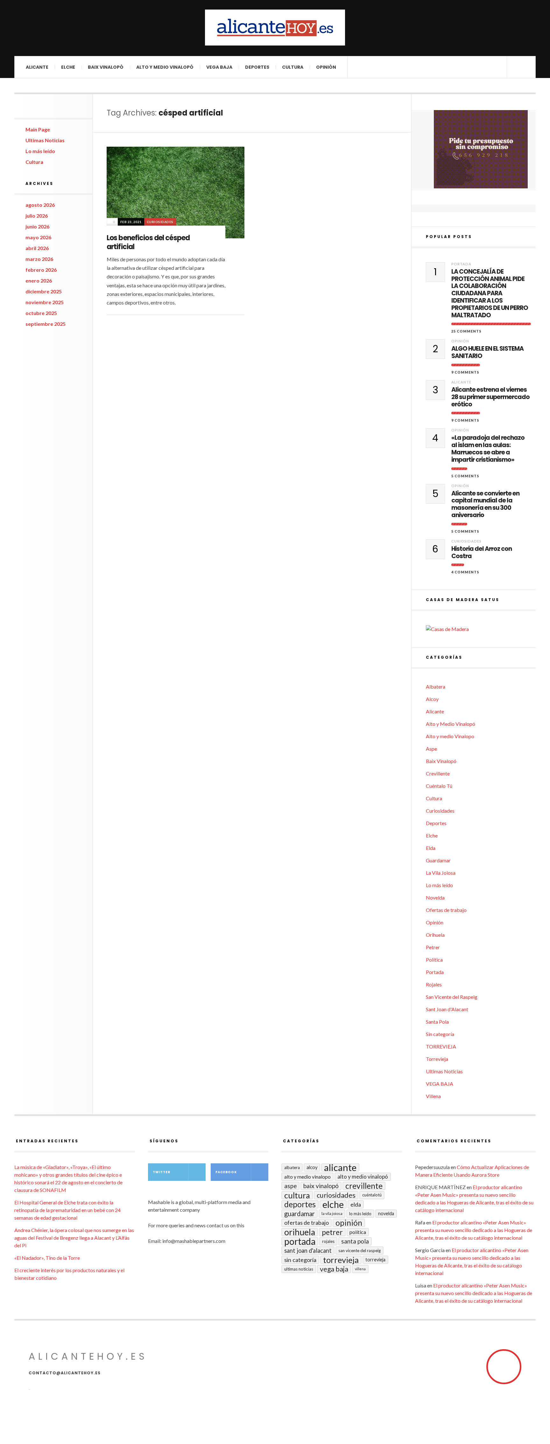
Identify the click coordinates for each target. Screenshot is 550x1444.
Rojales (434, 984)
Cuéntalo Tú (439, 786)
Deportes (257, 67)
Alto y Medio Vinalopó (165, 67)
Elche (68, 67)
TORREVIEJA (441, 1046)
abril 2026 (37, 248)
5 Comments (465, 476)
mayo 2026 (38, 237)
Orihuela (435, 935)
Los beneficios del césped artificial (148, 242)
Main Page (37, 129)
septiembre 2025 (45, 324)
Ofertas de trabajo (446, 910)
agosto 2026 (40, 205)
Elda (430, 848)
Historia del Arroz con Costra (481, 552)
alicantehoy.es (88, 1356)
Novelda (435, 897)
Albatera (435, 686)
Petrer (433, 947)
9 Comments (465, 372)
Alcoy (432, 699)
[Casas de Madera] (481, 629)
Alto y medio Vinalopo (450, 736)
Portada (461, 264)
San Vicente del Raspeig (451, 997)
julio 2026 (36, 216)
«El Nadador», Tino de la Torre (47, 1258)
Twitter (161, 1172)
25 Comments (466, 331)
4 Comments (465, 572)
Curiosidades (160, 222)
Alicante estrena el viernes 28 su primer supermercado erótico (490, 397)
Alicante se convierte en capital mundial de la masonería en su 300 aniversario (485, 504)
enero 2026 (38, 280)
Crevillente (438, 773)
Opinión (326, 67)
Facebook (226, 1172)
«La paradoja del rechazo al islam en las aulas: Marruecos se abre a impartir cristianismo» (488, 448)
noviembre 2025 (44, 302)
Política (434, 960)
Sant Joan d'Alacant (447, 1009)
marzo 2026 (39, 259)
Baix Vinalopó (105, 67)
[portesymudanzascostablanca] (481, 149)
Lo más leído (40, 151)
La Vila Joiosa (440, 873)
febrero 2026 (41, 270)
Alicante (37, 67)
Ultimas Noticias (45, 140)
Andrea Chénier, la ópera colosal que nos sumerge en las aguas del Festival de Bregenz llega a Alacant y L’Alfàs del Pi (74, 1237)
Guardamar (438, 860)
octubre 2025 (41, 313)
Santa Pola (437, 1022)
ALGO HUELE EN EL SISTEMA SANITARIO (487, 352)
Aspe (431, 749)
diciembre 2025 (43, 291)
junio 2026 (37, 226)
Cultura (292, 67)
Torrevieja (437, 1059)
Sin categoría (440, 1034)
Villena (433, 1096)
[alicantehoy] (275, 28)
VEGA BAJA (219, 67)
